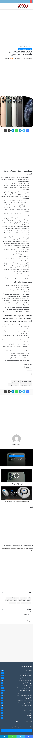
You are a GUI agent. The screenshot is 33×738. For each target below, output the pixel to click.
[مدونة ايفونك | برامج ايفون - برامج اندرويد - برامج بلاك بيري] (23, 6)
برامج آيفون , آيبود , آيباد (25, 690)
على (29, 602)
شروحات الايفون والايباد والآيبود (24, 695)
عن (25, 602)
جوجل (11, 600)
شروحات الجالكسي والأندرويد (24, 680)
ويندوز (29, 712)
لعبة (18, 602)
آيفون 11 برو (15, 381)
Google (29, 621)
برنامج (12, 597)
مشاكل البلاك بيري (27, 710)
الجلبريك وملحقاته (27, 698)
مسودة (14, 602)
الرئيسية (29, 46)
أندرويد (22, 597)
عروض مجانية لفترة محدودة (24, 693)
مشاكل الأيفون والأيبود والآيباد (24, 700)
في (22, 602)
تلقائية (15, 600)
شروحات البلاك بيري (26, 705)
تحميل (28, 600)
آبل (25, 597)
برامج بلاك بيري (27, 708)
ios (29, 597)
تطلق (20, 600)
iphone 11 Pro (26, 381)
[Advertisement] (16, 27)
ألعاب (29, 717)
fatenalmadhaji (26, 58)
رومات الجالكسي (27, 683)
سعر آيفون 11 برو (25, 385)
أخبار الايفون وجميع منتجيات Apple (18, 46)
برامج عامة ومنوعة (26, 673)
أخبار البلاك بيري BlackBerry (24, 702)
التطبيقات (29, 715)
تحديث (8, 597)
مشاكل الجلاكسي (27, 685)
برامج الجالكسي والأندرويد (25, 678)
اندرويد (17, 597)
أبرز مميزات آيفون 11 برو (16, 459)
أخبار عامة (28, 670)
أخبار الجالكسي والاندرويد (25, 675)
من (10, 602)
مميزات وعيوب (13, 385)
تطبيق (24, 600)
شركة (6, 600)
